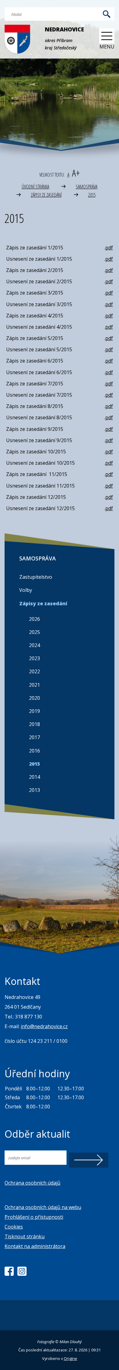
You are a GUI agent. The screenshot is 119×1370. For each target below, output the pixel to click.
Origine (70, 1358)
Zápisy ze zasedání (46, 194)
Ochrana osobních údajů (32, 1182)
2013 (34, 790)
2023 (34, 658)
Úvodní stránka (35, 186)
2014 (34, 777)
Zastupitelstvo (35, 577)
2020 (34, 698)
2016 (34, 750)
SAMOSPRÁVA (86, 186)
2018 (34, 724)
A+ (76, 172)
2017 (34, 737)
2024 (34, 645)
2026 (34, 619)
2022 (34, 671)
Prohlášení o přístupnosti (34, 1217)
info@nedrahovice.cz (44, 1026)
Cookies (14, 1226)
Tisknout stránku (25, 1236)
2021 (34, 684)
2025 (34, 632)
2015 (92, 194)
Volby (25, 590)
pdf (109, 247)
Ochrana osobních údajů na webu (43, 1207)
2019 (34, 711)
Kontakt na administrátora (35, 1246)
